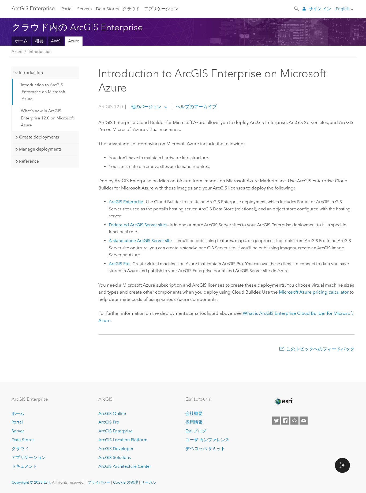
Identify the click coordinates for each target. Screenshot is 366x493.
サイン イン (320, 8)
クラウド (131, 8)
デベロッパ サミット (205, 448)
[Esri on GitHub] (294, 421)
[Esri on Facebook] (285, 421)
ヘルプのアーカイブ (196, 106)
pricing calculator (314, 292)
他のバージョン (146, 106)
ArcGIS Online (112, 413)
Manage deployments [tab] (40, 149)
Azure (73, 40)
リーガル (148, 482)
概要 (39, 40)
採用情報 (194, 422)
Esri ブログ (195, 430)
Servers (84, 8)
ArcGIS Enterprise (33, 8)
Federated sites (138, 224)
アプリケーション (161, 8)
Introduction (40, 51)
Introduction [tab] (31, 72)
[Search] (297, 8)
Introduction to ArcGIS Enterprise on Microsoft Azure (43, 91)
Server (18, 430)
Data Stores (107, 8)
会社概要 (194, 413)
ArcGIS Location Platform (122, 439)
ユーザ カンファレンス (207, 439)
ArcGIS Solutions (114, 457)
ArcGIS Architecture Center (124, 466)
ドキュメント (24, 466)
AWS (56, 40)
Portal (67, 8)
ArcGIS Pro (108, 422)
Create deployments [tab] (39, 137)
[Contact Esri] (304, 421)
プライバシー (99, 482)
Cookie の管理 (125, 482)
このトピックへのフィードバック (320, 349)
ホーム (21, 40)
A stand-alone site (140, 240)
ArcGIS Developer (115, 448)
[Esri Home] (283, 401)
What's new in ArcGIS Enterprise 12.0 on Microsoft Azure (47, 117)
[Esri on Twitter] (276, 421)
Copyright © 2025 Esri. (31, 482)
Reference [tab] (29, 161)
